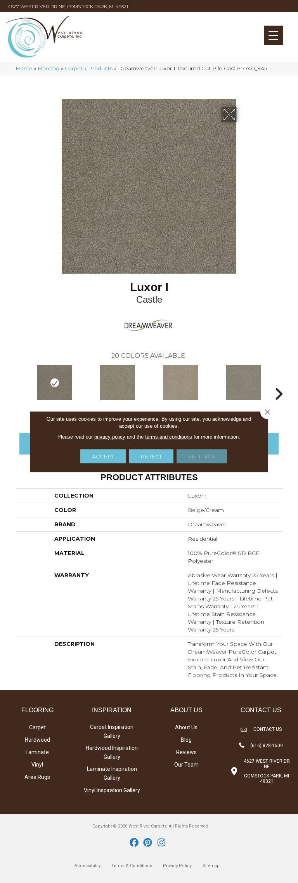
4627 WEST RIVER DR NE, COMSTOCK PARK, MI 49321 (68, 6)
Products (100, 68)
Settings (201, 456)
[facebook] (134, 843)
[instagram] (161, 843)
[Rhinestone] (117, 382)
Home (24, 68)
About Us (186, 727)
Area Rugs (37, 777)
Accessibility (87, 865)
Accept (103, 456)
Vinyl (37, 765)
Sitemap (211, 865)
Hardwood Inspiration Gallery (112, 752)
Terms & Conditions (131, 865)
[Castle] (54, 382)
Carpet (74, 68)
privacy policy (109, 436)
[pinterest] (148, 843)
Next (278, 382)
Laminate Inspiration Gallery (112, 773)
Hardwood (37, 740)
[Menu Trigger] (273, 35)
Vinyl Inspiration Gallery (112, 790)
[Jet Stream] (243, 382)
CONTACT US (267, 729)
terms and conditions (168, 436)
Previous (19, 382)
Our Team (186, 765)
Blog (186, 740)
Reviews (186, 752)
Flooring (48, 68)
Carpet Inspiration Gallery (111, 731)
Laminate (37, 752)
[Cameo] (180, 382)
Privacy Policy (177, 865)
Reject (151, 456)
